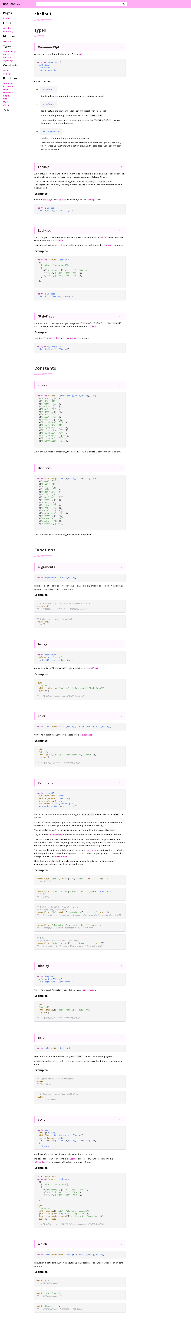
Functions (44, 550)
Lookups (7, 57)
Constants (45, 368)
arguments (8, 83)
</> (120, 47)
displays (7, 73)
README (7, 18)
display (6, 96)
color (5, 89)
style (5, 102)
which (6, 105)
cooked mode (60, 856)
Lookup (6, 54)
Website (7, 28)
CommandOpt (9, 51)
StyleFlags (8, 60)
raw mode (92, 850)
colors (6, 70)
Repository (8, 31)
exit (5, 99)
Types (40, 30)
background (9, 86)
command (8, 92)
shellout (9, 4)
